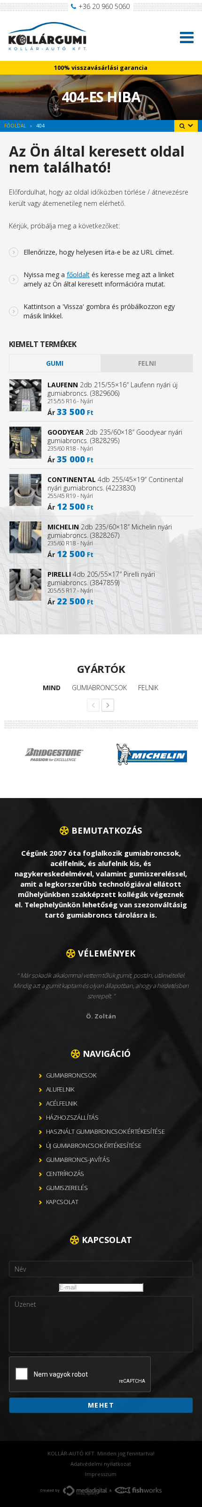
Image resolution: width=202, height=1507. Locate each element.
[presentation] (80, 1374)
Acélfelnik (61, 1103)
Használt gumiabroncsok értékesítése (105, 1131)
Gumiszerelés (67, 1187)
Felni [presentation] (147, 363)
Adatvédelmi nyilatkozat (100, 1463)
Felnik (148, 687)
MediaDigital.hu (85, 1490)
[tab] (55, 363)
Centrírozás (65, 1173)
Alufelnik (60, 1089)
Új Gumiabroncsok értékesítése (93, 1145)
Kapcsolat (62, 1202)
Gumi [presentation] (54, 363)
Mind (52, 687)
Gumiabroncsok (99, 687)
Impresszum (101, 1473)
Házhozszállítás (72, 1117)
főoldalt (78, 274)
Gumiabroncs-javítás (78, 1159)
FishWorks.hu (138, 1490)
